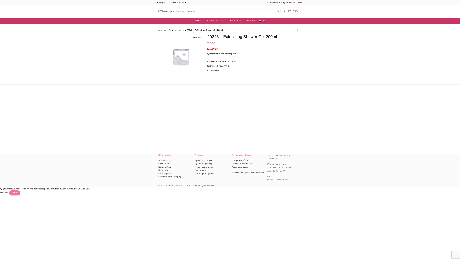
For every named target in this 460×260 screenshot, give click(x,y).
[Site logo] (166, 11)
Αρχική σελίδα (164, 30)
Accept (14, 193)
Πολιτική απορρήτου (204, 173)
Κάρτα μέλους (164, 167)
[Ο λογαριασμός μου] (268, 2)
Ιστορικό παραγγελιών (242, 164)
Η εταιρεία (163, 170)
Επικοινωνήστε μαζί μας (169, 177)
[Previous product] (294, 30)
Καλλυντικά (179, 30)
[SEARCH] (278, 11)
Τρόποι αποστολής (203, 160)
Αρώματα (162, 160)
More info (4, 193)
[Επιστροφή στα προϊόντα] (297, 30)
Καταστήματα (164, 173)
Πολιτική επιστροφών (205, 167)
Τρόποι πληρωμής (203, 164)
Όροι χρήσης (201, 170)
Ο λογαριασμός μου (241, 160)
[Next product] (300, 30)
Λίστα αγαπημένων (241, 167)
